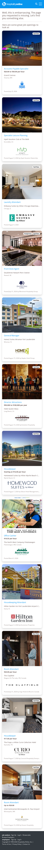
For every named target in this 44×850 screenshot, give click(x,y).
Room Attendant (11, 669)
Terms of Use (6, 844)
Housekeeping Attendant (15, 602)
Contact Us (26, 844)
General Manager (11, 335)
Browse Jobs (27, 835)
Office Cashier (10, 535)
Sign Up (13, 835)
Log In (19, 835)
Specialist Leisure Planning (15, 135)
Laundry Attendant (12, 202)
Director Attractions (13, 402)
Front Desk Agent (11, 269)
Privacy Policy (16, 844)
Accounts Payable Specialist (16, 68)
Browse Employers (8, 837)
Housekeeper (10, 469)
